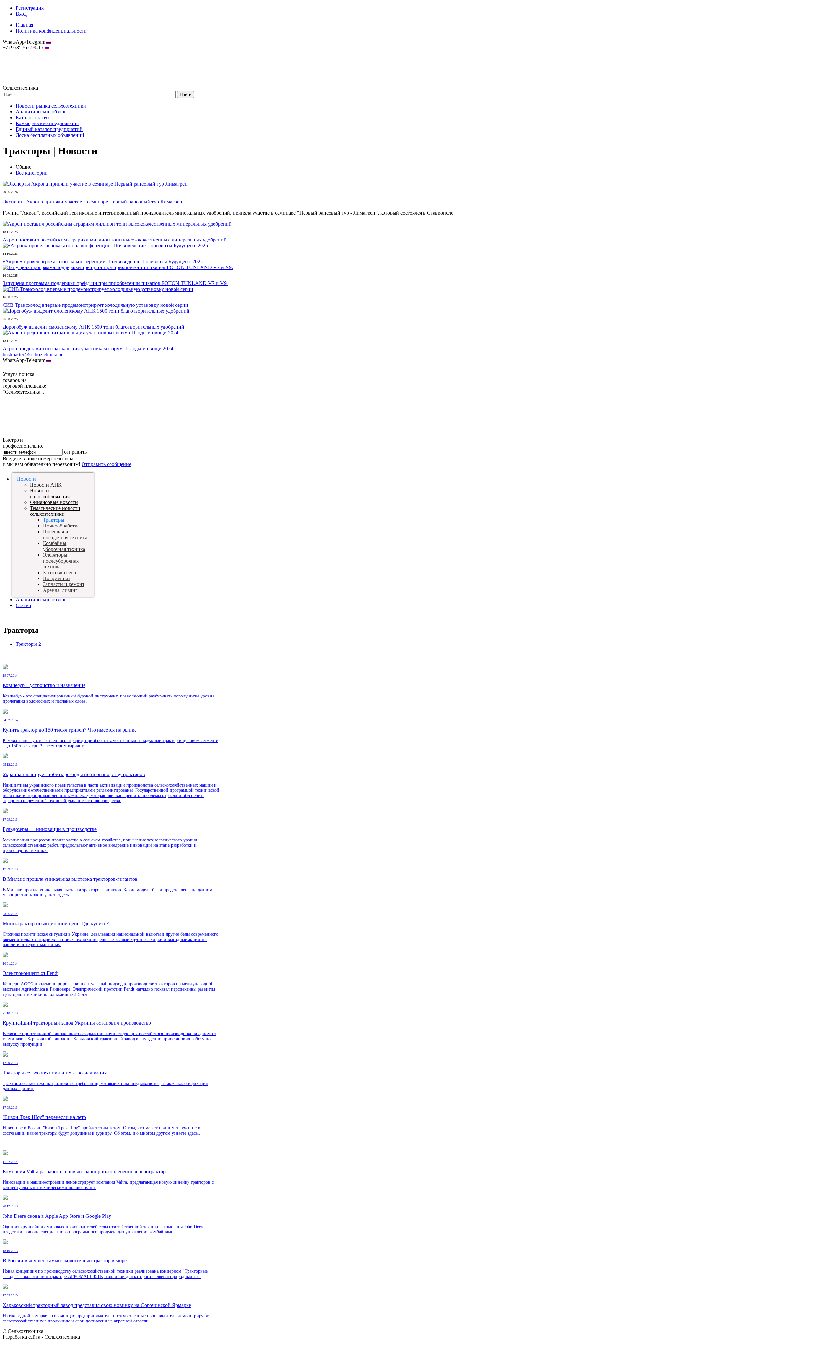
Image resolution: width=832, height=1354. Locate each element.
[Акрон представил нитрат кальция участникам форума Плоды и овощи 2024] (90, 332)
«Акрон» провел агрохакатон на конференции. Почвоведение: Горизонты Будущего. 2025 (103, 261)
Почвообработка (61, 525)
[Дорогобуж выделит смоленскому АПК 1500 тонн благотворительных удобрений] (96, 311)
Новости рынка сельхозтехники (51, 106)
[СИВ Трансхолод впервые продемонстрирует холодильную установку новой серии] (98, 289)
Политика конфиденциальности (51, 30)
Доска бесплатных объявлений (50, 135)
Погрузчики (56, 578)
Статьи (23, 605)
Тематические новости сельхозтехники (55, 511)
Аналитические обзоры (42, 111)
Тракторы (28, 644)
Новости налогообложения (50, 493)
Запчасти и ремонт (63, 584)
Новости (26, 479)
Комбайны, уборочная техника (64, 546)
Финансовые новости (54, 502)
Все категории (32, 173)
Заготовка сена (59, 572)
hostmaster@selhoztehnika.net (26, 52)
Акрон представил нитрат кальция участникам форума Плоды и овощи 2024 (88, 348)
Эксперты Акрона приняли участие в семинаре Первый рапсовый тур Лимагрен (92, 201)
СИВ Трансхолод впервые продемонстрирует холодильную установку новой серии (95, 305)
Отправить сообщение (106, 464)
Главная (24, 25)
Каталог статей (32, 117)
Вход (21, 14)
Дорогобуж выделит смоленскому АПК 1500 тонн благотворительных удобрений (93, 327)
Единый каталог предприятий (49, 129)
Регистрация (30, 8)
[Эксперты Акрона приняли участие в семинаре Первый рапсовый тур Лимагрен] (95, 184)
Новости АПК (46, 485)
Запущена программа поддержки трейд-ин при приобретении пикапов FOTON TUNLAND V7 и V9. (115, 283)
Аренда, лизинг (60, 590)
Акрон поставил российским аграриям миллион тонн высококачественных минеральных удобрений (115, 239)
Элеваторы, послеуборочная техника (61, 560)
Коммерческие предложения (47, 123)
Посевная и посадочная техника (65, 534)
